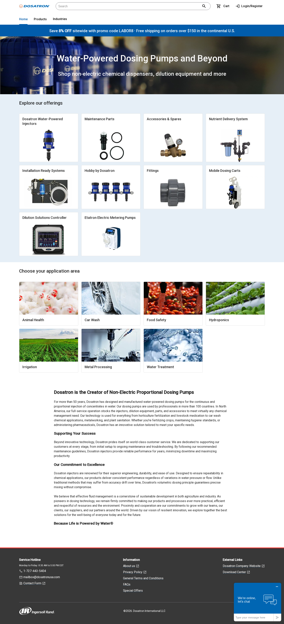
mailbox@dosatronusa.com (41, 577)
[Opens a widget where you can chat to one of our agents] (257, 602)
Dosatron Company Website (242, 566)
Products (40, 19)
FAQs (126, 584)
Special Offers (133, 590)
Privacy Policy (132, 572)
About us (129, 566)
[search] (204, 6)
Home (23, 19)
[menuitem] (23, 20)
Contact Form (32, 583)
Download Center (234, 572)
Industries (60, 19)
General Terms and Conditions (143, 578)
